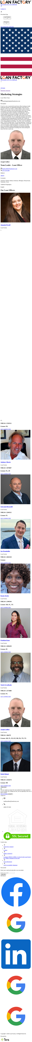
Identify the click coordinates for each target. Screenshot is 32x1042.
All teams (3, 88)
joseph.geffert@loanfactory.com (9, 168)
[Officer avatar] (15, 222)
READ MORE (4, 794)
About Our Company (9, 846)
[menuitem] (7, 17)
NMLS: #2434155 (8, 853)
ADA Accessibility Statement (10, 865)
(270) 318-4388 (5, 170)
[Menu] (1, 81)
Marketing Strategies (5, 90)
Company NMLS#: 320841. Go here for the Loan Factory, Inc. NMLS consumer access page (17, 857)
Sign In (2, 26)
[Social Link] (16, 907)
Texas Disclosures (8, 861)
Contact (5, 850)
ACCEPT (10, 794)
